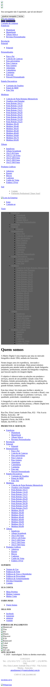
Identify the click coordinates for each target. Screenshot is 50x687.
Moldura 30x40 (12, 126)
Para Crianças (11, 63)
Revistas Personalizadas (15, 37)
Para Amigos (11, 65)
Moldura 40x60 (12, 133)
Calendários (11, 70)
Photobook (10, 30)
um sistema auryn (6, 680)
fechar (21, 16)
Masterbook (11, 32)
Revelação (5, 41)
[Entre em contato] (6, 685)
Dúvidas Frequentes (14, 581)
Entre (3, 21)
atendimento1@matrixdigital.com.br (25, 670)
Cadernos (10, 178)
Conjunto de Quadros (15, 86)
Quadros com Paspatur (15, 101)
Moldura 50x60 (12, 135)
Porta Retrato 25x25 (14, 122)
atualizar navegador (9, 16)
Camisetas (10, 72)
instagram (10, 616)
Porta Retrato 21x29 (14, 119)
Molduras (5, 94)
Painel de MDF (12, 88)
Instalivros (10, 149)
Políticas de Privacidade (15, 576)
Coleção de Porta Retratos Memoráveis (22, 99)
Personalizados (7, 52)
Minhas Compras (13, 594)
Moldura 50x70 (12, 138)
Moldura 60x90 (12, 140)
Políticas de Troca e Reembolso (19, 574)
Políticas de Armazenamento (17, 578)
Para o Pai (10, 56)
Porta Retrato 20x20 (14, 112)
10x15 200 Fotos (13, 158)
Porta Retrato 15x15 (14, 108)
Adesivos (10, 171)
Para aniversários (13, 61)
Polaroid (4, 43)
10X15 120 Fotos (13, 155)
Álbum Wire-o (12, 34)
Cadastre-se (10, 21)
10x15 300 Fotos (13, 160)
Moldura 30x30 (12, 124)
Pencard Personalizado (15, 77)
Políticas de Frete (13, 572)
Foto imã (9, 75)
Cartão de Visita (12, 180)
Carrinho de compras (9, 23)
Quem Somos (11, 605)
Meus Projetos (12, 592)
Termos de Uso (12, 569)
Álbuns (4, 144)
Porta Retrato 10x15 (14, 103)
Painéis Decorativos (9, 81)
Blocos (9, 176)
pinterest (9, 618)
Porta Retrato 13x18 (14, 106)
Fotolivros (5, 26)
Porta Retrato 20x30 (14, 117)
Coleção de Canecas (14, 59)
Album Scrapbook (13, 151)
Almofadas (10, 68)
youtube (9, 620)
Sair (2, 187)
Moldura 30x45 (12, 128)
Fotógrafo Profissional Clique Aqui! (25, 193)
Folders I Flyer (12, 182)
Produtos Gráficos (8, 167)
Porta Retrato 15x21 (14, 110)
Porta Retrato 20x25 (14, 115)
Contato (14, 191)
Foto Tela (10, 90)
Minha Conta (11, 596)
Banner (9, 173)
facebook (10, 614)
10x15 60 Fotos (12, 153)
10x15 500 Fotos (13, 162)
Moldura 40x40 (12, 131)
